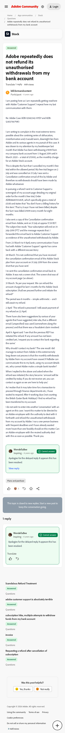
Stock (40, 15)
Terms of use (34, 712)
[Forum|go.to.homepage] (24, 6)
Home (9, 15)
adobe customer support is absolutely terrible (29, 599)
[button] (6, 7)
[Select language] (42, 6)
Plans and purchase (15, 480)
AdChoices (14, 728)
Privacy (45, 712)
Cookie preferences (15, 717)
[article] (32, 545)
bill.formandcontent (21, 90)
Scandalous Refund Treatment (21, 583)
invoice (9, 634)
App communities (25, 15)
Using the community (16, 712)
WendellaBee (20, 449)
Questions (11, 18)
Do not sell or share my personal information (26, 723)
